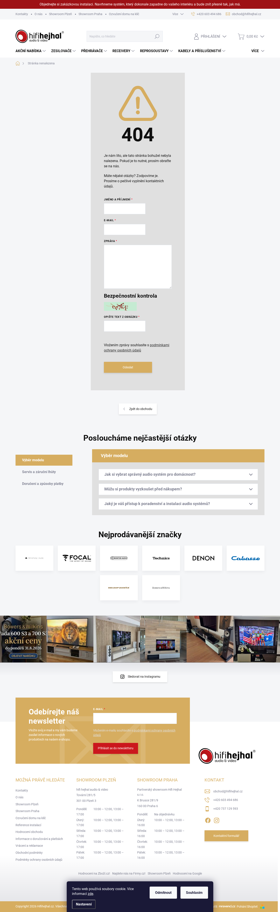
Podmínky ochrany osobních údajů (39, 859)
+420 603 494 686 (225, 800)
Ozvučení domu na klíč (124, 14)
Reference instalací (28, 825)
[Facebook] (208, 819)
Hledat (156, 36)
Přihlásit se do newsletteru (115, 748)
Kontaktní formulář (226, 836)
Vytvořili (211, 906)
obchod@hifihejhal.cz (228, 791)
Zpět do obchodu (140, 409)
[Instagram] (216, 819)
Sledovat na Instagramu (144, 676)
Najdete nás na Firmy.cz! (128, 873)
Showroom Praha (90, 14)
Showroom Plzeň (60, 14)
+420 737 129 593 (225, 808)
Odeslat (128, 367)
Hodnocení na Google (187, 873)
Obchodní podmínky (29, 852)
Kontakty (22, 14)
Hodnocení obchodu (29, 832)
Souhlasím (194, 893)
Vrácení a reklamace (29, 845)
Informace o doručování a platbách (39, 839)
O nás (38, 14)
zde (90, 894)
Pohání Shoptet (247, 906)
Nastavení (84, 904)
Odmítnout (163, 893)
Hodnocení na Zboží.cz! (94, 873)
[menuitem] (31, 51)
